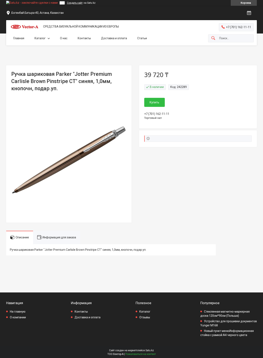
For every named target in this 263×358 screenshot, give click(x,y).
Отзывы (144, 317)
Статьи (142, 38)
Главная (18, 38)
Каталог (40, 38)
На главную (17, 311)
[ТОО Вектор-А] (24, 26)
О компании (18, 317)
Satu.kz (149, 350)
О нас (63, 38)
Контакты (84, 38)
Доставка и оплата (114, 38)
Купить (154, 102)
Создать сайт (75, 2)
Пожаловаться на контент (140, 354)
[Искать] (213, 38)
